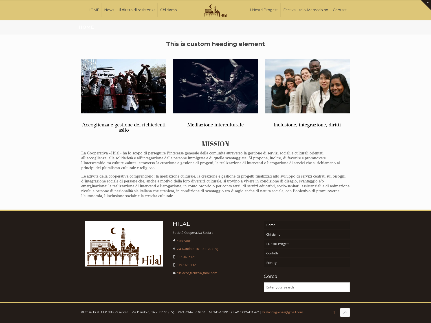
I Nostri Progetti (278, 244)
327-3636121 (186, 257)
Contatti (272, 253)
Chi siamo (273, 234)
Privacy (271, 262)
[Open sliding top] (426, 5)
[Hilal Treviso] (215, 10)
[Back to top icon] (345, 312)
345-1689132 (186, 265)
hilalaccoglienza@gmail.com (197, 273)
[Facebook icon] (334, 312)
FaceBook (184, 240)
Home (270, 225)
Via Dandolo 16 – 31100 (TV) (197, 249)
